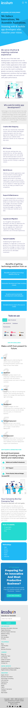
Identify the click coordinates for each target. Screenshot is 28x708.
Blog (2, 644)
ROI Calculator (5, 637)
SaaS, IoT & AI (4, 675)
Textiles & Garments (6, 689)
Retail (2, 685)
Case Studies (4, 645)
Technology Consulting (7, 678)
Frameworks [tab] (6, 327)
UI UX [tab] (4, 320)
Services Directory (6, 649)
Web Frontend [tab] (12, 320)
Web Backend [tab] (7, 323)
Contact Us (4, 663)
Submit (9, 623)
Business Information (7, 676)
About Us (3, 654)
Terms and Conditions (14, 702)
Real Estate (4, 692)
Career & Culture (5, 659)
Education (4, 683)
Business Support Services (8, 631)
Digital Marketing (5, 630)
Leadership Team (5, 656)
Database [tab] (15, 323)
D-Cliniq (3, 638)
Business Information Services (9, 628)
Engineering (4, 682)
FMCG (2, 687)
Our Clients (4, 657)
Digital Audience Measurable (8, 669)
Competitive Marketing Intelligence (10, 668)
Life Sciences (4, 680)
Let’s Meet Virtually (14, 595)
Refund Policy (14, 704)
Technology (4, 635)
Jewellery (3, 690)
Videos (3, 647)
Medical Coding (5, 633)
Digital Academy (5, 661)
